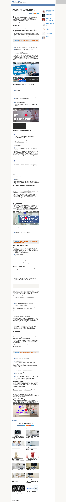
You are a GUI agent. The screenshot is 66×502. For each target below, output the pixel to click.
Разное (29, 4)
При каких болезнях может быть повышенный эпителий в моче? (50, 11)
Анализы (14, 4)
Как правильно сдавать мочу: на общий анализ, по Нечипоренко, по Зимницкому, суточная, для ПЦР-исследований (50, 28)
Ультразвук (24, 4)
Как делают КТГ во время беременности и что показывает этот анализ (50, 24)
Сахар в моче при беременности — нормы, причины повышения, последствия (49, 33)
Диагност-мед (16, 1)
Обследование (19, 4)
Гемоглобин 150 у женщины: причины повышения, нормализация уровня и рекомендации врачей (50, 20)
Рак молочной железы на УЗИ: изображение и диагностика (49, 15)
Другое (32, 4)
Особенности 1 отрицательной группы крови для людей (49, 37)
